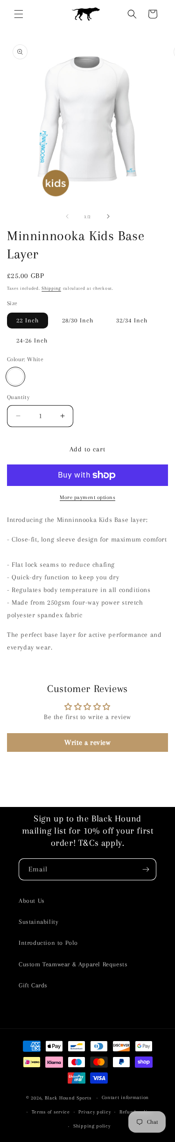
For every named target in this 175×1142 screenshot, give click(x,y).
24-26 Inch (32, 340)
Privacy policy (94, 1112)
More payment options (87, 497)
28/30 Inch (77, 320)
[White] (15, 376)
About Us (32, 900)
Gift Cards (33, 985)
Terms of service (51, 1112)
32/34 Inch (131, 320)
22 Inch (27, 320)
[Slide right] (108, 216)
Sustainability (38, 921)
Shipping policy (92, 1126)
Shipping (51, 288)
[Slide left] (67, 216)
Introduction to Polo (48, 942)
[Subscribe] (145, 869)
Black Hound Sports (68, 1098)
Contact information (125, 1097)
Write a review (87, 742)
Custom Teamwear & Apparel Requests (73, 964)
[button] (18, 14)
